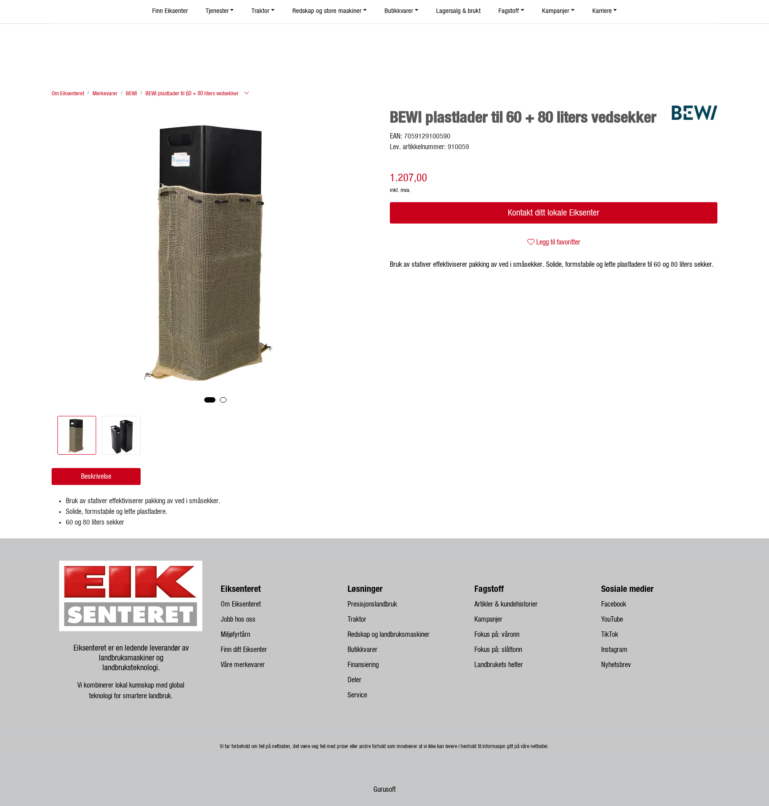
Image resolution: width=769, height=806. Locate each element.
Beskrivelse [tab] (96, 476)
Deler (354, 680)
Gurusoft (384, 789)
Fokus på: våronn (496, 634)
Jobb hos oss (238, 619)
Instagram (614, 649)
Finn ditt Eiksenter (244, 649)
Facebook (613, 604)
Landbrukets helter (498, 664)
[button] (209, 400)
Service (357, 695)
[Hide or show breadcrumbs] (246, 93)
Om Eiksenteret (241, 604)
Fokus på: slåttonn (498, 649)
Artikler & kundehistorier (506, 604)
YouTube (612, 619)
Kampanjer (488, 619)
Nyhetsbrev (616, 664)
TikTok (609, 634)
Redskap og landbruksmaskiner (388, 634)
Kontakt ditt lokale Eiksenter (553, 212)
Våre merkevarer (243, 664)
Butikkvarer (362, 649)
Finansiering (363, 664)
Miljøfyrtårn (235, 634)
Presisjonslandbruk (372, 604)
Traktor (357, 619)
